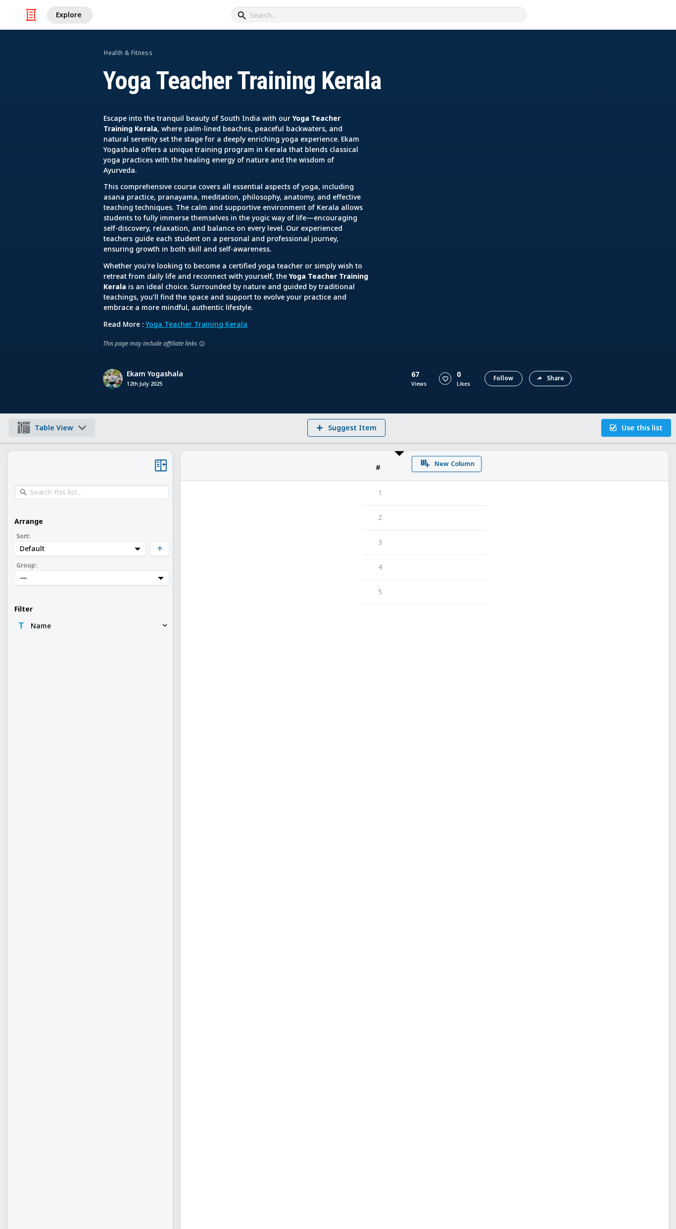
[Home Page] (31, 14)
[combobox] (379, 14)
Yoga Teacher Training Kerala (196, 324)
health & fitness (128, 53)
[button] (445, 378)
